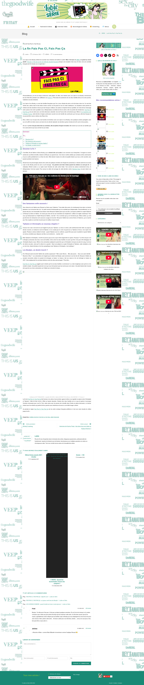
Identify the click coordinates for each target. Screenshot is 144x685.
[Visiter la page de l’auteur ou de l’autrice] (27, 438)
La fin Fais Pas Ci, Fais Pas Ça (114, 33)
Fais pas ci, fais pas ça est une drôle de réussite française (42, 61)
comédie (31, 417)
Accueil (110, 683)
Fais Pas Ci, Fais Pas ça (29, 264)
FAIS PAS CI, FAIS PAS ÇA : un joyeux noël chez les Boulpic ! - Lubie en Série (46, 600)
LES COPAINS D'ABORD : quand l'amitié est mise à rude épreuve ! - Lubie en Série (48, 604)
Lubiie (27, 54)
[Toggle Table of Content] (24, 136)
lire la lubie (111, 109)
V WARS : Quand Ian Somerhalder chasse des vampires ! (57, 581)
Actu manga (76, 674)
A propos (120, 683)
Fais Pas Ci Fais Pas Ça (39, 417)
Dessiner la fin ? (30, 139)
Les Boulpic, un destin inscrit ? (33, 145)
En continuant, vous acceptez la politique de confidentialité (108, 209)
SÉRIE (47, 54)
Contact (115, 683)
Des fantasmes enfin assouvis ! (33, 141)
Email (97, 203)
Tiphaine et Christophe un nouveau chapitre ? (37, 143)
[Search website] (114, 27)
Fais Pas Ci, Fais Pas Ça (34, 399)
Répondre (88, 608)
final (48, 417)
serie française (55, 417)
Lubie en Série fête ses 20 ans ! (108, 49)
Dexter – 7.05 (80, 455)
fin (46, 417)
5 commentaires (57, 54)
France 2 (50, 97)
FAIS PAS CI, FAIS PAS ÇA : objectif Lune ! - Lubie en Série (41, 596)
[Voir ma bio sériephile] (108, 78)
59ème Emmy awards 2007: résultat (33, 456)
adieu (78, 59)
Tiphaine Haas (76, 169)
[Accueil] (99, 33)
